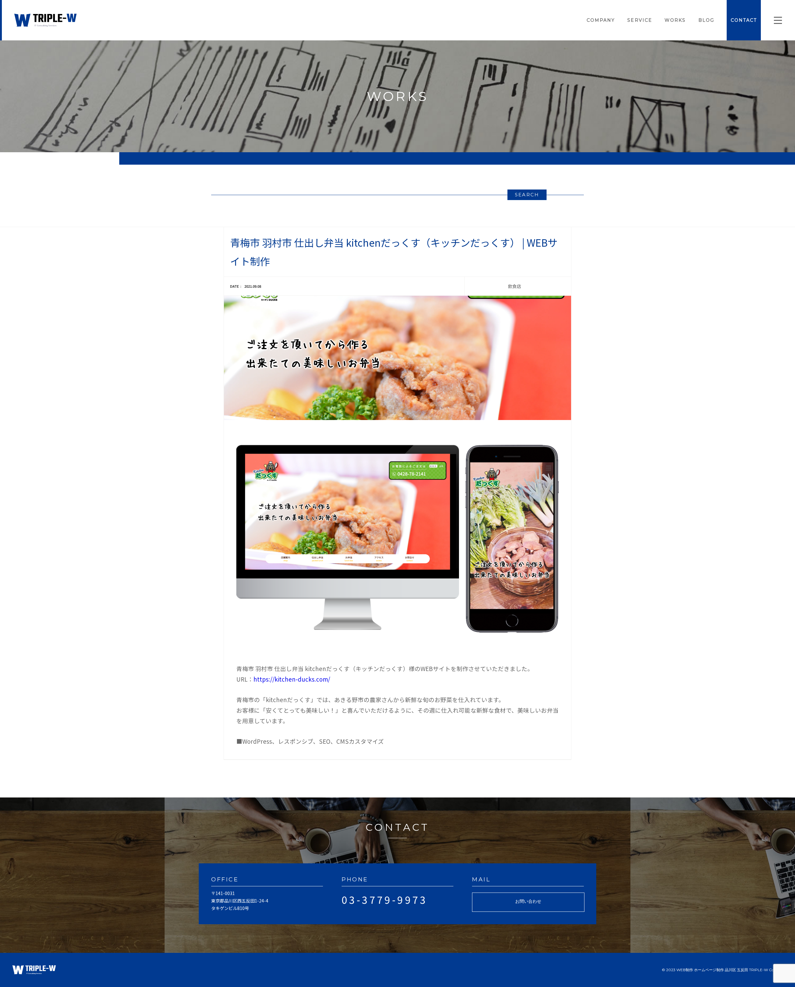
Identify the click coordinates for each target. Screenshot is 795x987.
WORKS (675, 20)
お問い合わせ (528, 901)
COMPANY (601, 20)
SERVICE (639, 20)
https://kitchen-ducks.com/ (291, 679)
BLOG (706, 20)
